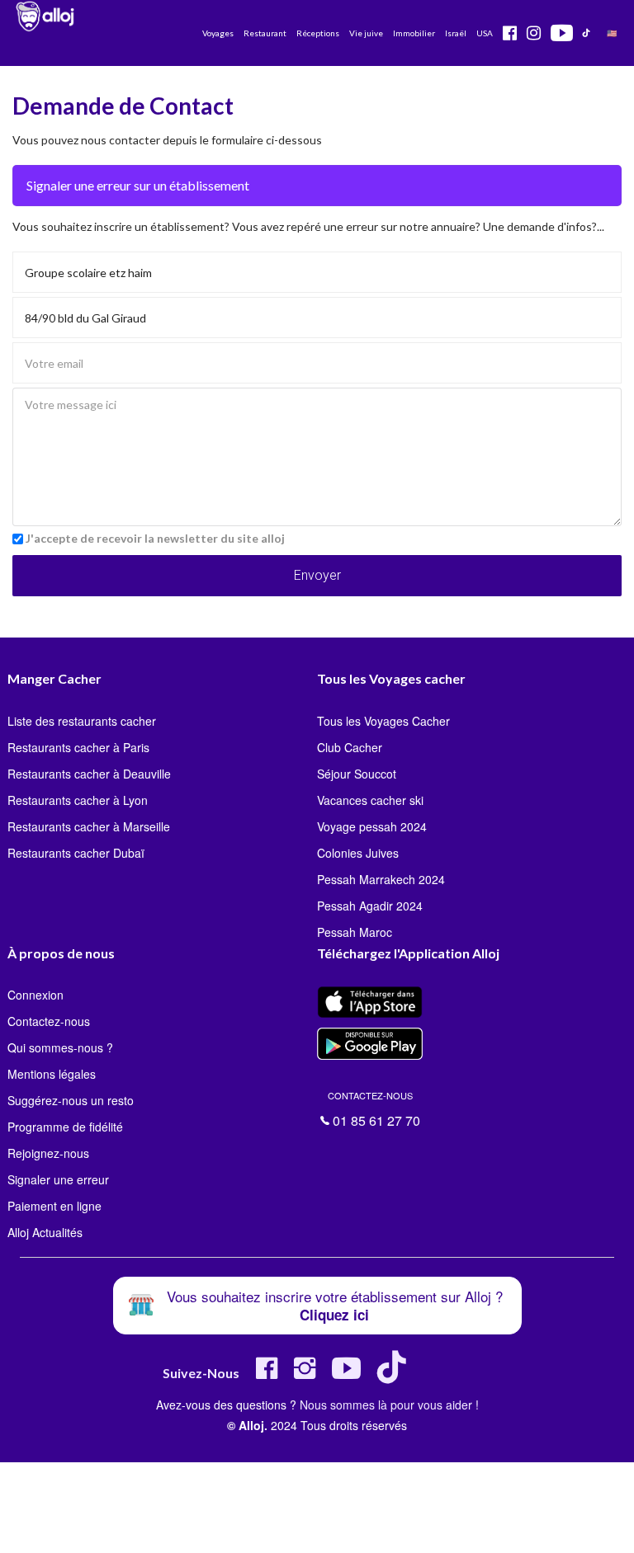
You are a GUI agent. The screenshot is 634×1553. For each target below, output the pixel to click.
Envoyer (317, 575)
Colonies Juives (358, 853)
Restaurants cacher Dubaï (75, 853)
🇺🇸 (612, 33)
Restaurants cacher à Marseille (88, 826)
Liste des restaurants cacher (81, 721)
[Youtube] (346, 1374)
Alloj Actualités (45, 1232)
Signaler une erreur (58, 1179)
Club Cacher (349, 747)
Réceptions (317, 33)
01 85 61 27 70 (374, 1107)
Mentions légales (51, 1074)
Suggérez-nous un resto (70, 1100)
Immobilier (414, 33)
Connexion (35, 994)
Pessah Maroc (354, 932)
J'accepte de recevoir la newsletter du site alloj (155, 538)
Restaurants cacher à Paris (78, 747)
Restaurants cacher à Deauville (89, 773)
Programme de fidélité (65, 1126)
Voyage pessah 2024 (372, 826)
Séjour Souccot (356, 773)
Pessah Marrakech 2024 (381, 879)
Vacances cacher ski (370, 800)
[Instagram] (304, 1374)
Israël (455, 33)
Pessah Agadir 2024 (370, 905)
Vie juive (366, 33)
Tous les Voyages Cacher (383, 721)
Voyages (218, 33)
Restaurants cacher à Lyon (77, 800)
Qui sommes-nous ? (60, 1047)
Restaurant (265, 33)
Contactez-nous (48, 1021)
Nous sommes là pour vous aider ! (389, 1404)
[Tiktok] (395, 1374)
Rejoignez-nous (48, 1153)
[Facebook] (266, 1374)
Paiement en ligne (54, 1206)
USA (484, 33)
